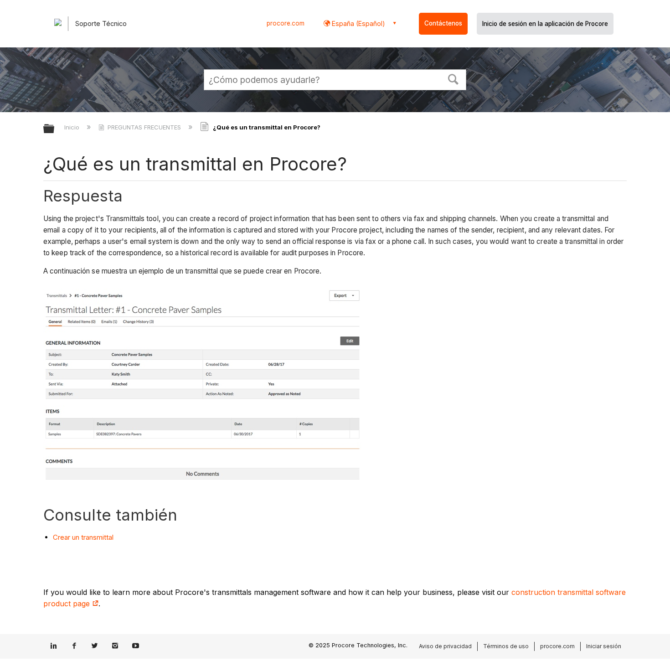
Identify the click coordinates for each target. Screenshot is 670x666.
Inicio (72, 127)
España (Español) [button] (357, 23)
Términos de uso (506, 646)
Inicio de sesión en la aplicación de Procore (545, 23)
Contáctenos (443, 23)
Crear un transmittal (83, 537)
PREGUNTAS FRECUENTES (144, 127)
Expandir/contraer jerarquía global (54, 129)
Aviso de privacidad (445, 646)
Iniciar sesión (603, 646)
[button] (453, 78)
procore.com (285, 23)
